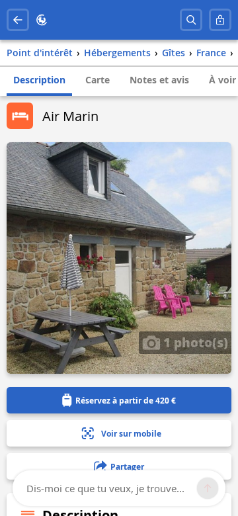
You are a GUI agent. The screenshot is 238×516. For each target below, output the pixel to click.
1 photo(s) (194, 342)
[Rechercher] (191, 20)
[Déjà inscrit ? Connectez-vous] (220, 20)
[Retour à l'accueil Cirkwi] (42, 20)
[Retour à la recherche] (18, 20)
